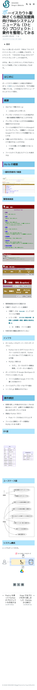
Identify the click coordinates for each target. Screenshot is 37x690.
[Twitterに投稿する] (18, 584)
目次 (8, 44)
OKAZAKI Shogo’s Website (17, 4)
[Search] (27, 4)
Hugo (26, 685)
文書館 (9, 86)
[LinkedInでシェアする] (14, 584)
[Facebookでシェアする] (22, 584)
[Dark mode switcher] (30, 4)
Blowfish (32, 685)
